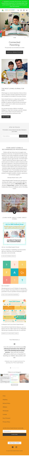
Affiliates (5, 407)
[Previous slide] (3, 37)
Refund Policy (6, 403)
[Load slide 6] (17, 368)
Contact (5, 414)
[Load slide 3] (13, 368)
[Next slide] (25, 37)
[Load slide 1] (10, 368)
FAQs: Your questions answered (10, 294)
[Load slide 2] (15, 37)
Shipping (5, 399)
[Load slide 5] (16, 368)
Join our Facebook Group (8, 256)
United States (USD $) (14, 443)
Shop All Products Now (14, 52)
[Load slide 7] (18, 368)
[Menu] (26, 10)
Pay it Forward (6, 418)
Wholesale (5, 410)
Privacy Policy (6, 422)
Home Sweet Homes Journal (16, 450)
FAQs (4, 396)
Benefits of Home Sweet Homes (10, 333)
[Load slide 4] (14, 368)
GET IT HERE (6, 116)
